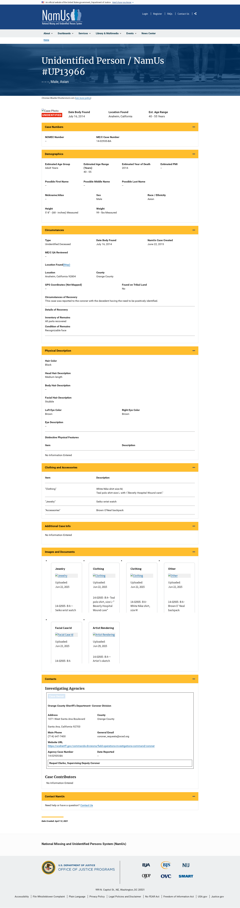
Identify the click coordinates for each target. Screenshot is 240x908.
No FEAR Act (152, 896)
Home (46, 40)
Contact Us (183, 13)
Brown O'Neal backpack (110, 510)
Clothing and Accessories (61, 467)
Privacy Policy (97, 896)
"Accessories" (52, 510)
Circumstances (54, 230)
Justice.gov (217, 896)
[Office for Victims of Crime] (166, 876)
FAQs (169, 13)
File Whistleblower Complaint (49, 896)
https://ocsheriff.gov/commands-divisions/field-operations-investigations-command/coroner (101, 746)
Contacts (50, 679)
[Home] (62, 17)
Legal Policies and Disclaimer (125, 896)
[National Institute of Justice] (186, 863)
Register (157, 13)
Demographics (54, 154)
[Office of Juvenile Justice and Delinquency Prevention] (146, 877)
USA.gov (202, 896)
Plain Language (77, 896)
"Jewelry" (50, 501)
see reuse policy (82, 97)
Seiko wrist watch (106, 501)
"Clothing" (50, 488)
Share (196, 14)
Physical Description (58, 350)
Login (145, 13)
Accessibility (22, 896)
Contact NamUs (55, 796)
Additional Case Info (58, 526)
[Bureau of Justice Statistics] (166, 867)
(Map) (66, 264)
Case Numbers (54, 127)
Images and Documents (60, 551)
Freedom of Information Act (178, 896)
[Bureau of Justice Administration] (146, 863)
